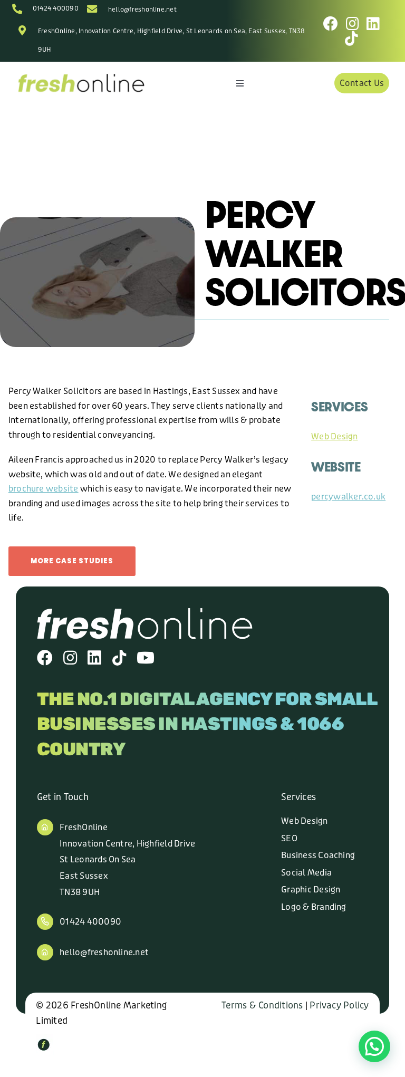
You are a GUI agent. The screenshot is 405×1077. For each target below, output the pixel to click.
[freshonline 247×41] (81, 76)
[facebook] (45, 658)
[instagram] (70, 658)
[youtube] (146, 658)
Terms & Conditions (262, 1005)
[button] (374, 1046)
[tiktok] (119, 658)
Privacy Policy (339, 1005)
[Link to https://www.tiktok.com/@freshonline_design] (351, 38)
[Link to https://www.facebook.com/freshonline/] (330, 23)
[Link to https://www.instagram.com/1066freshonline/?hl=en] (352, 23)
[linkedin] (94, 658)
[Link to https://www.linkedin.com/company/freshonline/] (373, 23)
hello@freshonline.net (142, 9)
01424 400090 (56, 8)
